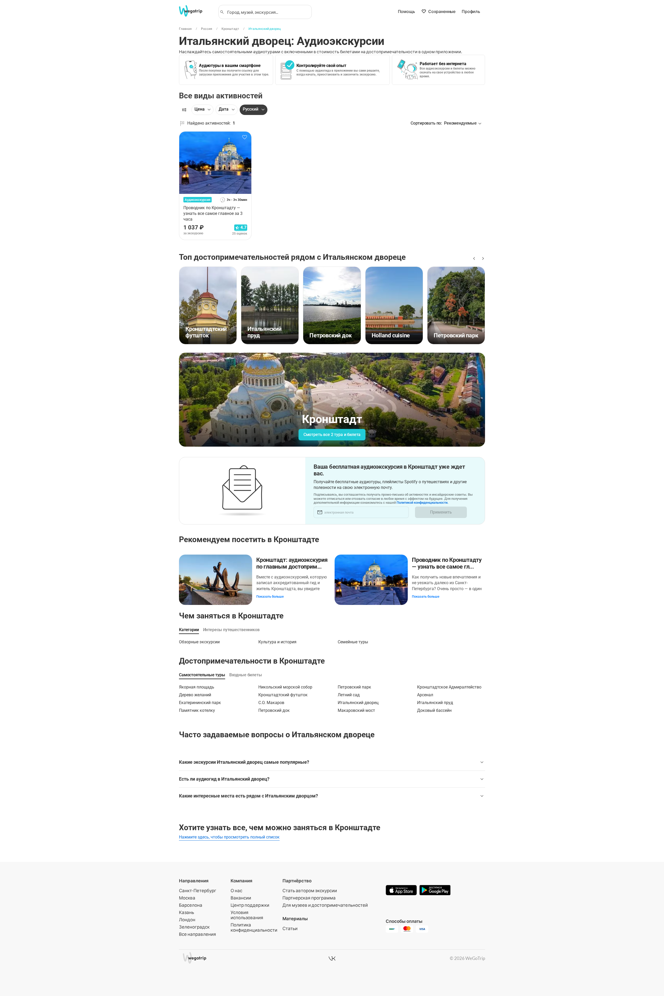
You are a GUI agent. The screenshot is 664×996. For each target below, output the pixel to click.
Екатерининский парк (200, 702)
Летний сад (349, 694)
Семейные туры (353, 641)
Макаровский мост (356, 710)
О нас (236, 890)
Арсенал (425, 694)
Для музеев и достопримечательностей (325, 905)
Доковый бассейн (434, 710)
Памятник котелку (197, 710)
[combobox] (267, 12)
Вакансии (241, 898)
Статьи (290, 928)
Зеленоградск (194, 927)
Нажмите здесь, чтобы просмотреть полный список (229, 837)
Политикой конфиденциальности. (422, 502)
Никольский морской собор (285, 687)
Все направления (197, 934)
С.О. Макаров (271, 702)
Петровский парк (354, 687)
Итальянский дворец (264, 29)
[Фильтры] (184, 110)
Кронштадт (230, 29)
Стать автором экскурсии (309, 890)
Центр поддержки (250, 905)
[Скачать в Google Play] (435, 890)
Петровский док (274, 710)
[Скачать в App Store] (401, 890)
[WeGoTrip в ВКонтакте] (332, 958)
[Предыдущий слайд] (474, 258)
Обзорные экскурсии (199, 641)
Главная (185, 29)
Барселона (190, 905)
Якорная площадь (196, 687)
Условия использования (247, 915)
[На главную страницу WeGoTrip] (195, 11)
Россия (206, 29)
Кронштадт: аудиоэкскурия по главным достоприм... (292, 563)
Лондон (187, 919)
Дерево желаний (195, 694)
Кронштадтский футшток (283, 694)
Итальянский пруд (435, 702)
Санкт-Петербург (197, 890)
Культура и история (277, 641)
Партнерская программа (309, 898)
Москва (187, 898)
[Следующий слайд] (482, 258)
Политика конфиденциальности (254, 927)
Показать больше (270, 596)
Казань (186, 912)
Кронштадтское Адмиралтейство (449, 687)
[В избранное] (244, 137)
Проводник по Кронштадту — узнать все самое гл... (447, 563)
